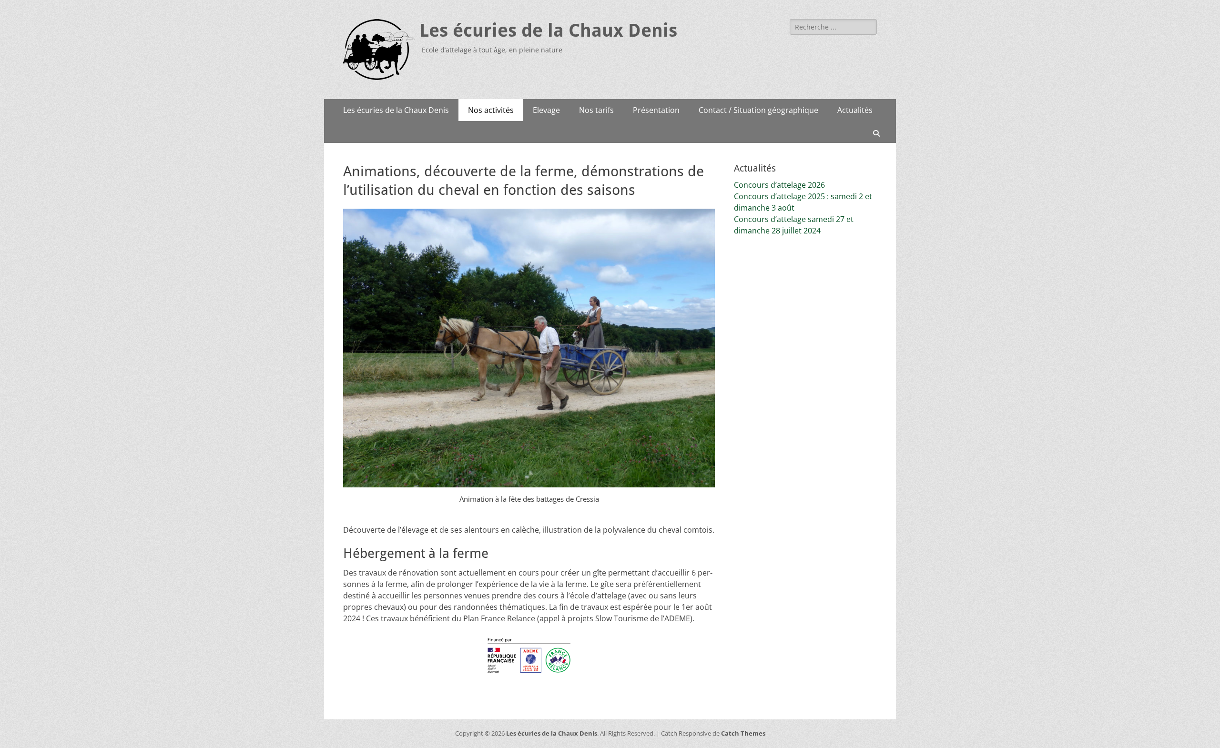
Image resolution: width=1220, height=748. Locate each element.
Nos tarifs (596, 110)
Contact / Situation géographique (758, 110)
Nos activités (491, 110)
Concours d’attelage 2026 (779, 185)
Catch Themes (743, 733)
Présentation (656, 110)
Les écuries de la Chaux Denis (548, 30)
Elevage (546, 110)
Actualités (855, 110)
